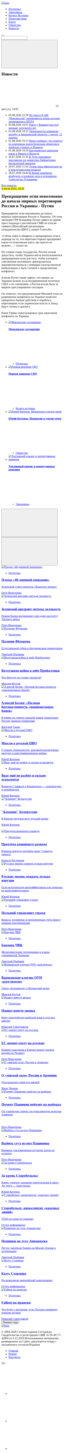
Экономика (15, 12)
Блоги (12, 21)
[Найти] (29, 54)
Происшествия (17, 18)
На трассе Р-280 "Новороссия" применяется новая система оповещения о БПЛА (34, 118)
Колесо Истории (18, 15)
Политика (15, 9)
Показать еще (10, 1322)
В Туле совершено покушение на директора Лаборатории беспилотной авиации (32, 160)
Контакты (14, 1357)
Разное (13, 1353)
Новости (14, 28)
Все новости (9, 185)
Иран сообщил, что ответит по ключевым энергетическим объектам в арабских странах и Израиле (36, 144)
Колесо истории (25, 408)
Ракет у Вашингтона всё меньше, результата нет (34, 126)
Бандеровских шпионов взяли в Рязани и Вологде (33, 152)
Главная (13, 1350)
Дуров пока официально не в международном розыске (35, 168)
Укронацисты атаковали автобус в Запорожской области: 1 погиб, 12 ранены (35, 134)
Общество (15, 25)
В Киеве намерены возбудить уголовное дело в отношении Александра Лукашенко (33, 176)
